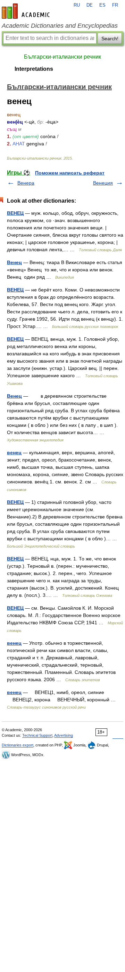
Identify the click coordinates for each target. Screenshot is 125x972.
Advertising (63, 735)
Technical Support (37, 735)
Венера (25, 183)
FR (115, 5)
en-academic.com (27, 11)
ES (102, 5)
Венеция (103, 183)
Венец (14, 262)
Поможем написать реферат (70, 173)
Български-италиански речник (62, 57)
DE (89, 5)
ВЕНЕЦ (15, 213)
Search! (109, 38)
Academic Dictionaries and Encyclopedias (60, 25)
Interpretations (34, 69)
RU (77, 5)
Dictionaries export (17, 745)
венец (14, 452)
